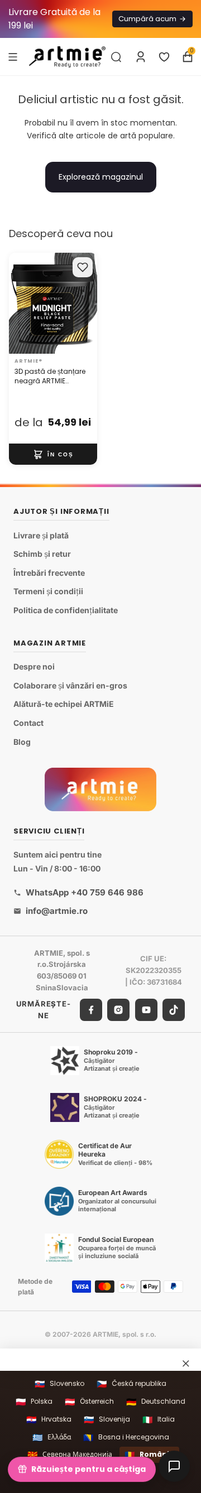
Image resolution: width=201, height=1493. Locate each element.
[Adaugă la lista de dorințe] (83, 267)
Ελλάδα (51, 1437)
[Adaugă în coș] (53, 454)
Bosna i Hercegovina (126, 1437)
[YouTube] (146, 1009)
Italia (158, 1419)
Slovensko (59, 1384)
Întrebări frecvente (49, 572)
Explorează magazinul (101, 176)
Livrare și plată (41, 535)
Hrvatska (48, 1419)
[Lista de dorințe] (164, 57)
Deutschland (155, 1402)
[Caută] (116, 57)
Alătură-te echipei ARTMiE (63, 704)
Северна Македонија (69, 1455)
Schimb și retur (42, 553)
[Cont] (140, 57)
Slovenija (107, 1419)
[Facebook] (91, 1009)
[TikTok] (173, 1009)
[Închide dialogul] (186, 1363)
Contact (28, 723)
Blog (22, 741)
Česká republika (131, 1384)
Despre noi (34, 666)
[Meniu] (13, 56)
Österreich (89, 1402)
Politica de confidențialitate (65, 610)
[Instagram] (118, 1009)
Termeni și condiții (48, 591)
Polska (34, 1402)
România (149, 1455)
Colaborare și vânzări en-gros (70, 685)
